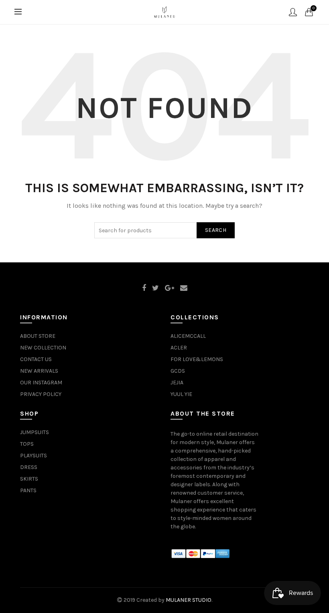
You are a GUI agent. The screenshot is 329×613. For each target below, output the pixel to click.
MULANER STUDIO (188, 600)
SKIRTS (29, 478)
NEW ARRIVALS (39, 370)
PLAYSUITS (33, 455)
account (293, 12)
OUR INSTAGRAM (41, 382)
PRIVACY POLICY (40, 394)
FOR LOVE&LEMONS (197, 359)
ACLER (179, 347)
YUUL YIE (181, 394)
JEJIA (177, 382)
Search (215, 230)
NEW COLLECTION (43, 347)
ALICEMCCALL (188, 336)
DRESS (28, 467)
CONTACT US (36, 359)
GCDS (178, 370)
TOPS (27, 443)
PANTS (28, 490)
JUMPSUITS (34, 432)
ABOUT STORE (37, 336)
